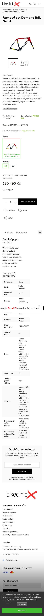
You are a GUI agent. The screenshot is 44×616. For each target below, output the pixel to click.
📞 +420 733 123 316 (10, 554)
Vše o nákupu (7, 509)
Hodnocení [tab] (21, 232)
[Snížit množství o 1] (6, 202)
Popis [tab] (10, 232)
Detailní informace (10, 109)
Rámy (20, 282)
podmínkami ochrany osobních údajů (22, 479)
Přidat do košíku (28, 202)
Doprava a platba (9, 513)
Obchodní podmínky (10, 532)
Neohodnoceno (21, 175)
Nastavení (22, 604)
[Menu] (39, 3)
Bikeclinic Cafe (8, 522)
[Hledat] (30, 3)
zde (34, 600)
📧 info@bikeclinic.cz (9, 560)
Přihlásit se (22, 471)
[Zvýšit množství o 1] (15, 202)
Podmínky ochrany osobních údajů (15, 535)
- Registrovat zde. (28, 131)
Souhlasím (22, 610)
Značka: (7, 178)
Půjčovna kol (7, 516)
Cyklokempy (7, 525)
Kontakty (5, 528)
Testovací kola (7, 519)
